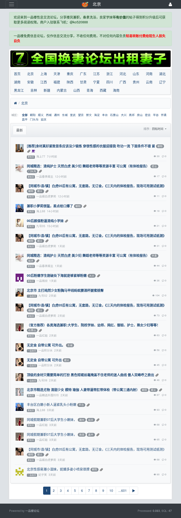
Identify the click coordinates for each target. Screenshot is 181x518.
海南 (116, 90)
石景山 (114, 115)
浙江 (109, 73)
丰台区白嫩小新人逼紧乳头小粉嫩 (51, 404)
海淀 (97, 115)
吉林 (33, 90)
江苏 (96, 73)
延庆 (43, 119)
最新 (19, 130)
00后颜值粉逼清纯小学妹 (45, 220)
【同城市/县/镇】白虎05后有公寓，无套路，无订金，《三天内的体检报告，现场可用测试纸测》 (96, 185)
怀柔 (164, 115)
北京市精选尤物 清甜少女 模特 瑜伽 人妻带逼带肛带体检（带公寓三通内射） (83, 389)
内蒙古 (62, 90)
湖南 (17, 81)
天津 (56, 73)
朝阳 (33, 115)
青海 (89, 90)
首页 (17, 73)
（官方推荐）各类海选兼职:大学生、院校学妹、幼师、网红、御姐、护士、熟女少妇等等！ (93, 324)
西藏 (103, 90)
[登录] (170, 4)
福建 (56, 81)
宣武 (73, 115)
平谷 (156, 115)
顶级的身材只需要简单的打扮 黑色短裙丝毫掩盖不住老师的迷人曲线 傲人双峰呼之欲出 (90, 374)
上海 (43, 73)
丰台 (105, 115)
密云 (148, 115)
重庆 (70, 73)
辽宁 (162, 81)
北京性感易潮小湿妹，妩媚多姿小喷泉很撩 (58, 469)
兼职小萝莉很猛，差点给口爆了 (50, 205)
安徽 (30, 81)
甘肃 (83, 81)
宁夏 (96, 81)
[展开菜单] (11, 4)
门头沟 (34, 119)
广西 (122, 81)
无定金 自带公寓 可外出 (44, 359)
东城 (65, 115)
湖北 (162, 73)
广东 (83, 73)
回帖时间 (158, 129)
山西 (76, 90)
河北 (122, 73)
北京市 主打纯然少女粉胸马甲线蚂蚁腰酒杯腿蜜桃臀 (65, 290)
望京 (81, 115)
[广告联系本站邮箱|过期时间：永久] (90, 58)
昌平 (25, 119)
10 (111, 490)
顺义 (41, 115)
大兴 (124, 115)
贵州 (136, 81)
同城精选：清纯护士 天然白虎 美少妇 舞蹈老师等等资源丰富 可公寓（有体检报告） (88, 165)
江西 (43, 81)
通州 (57, 115)
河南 (149, 73)
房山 (140, 115)
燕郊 (132, 115)
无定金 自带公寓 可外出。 (46, 345)
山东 (136, 73)
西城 (49, 115)
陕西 (70, 81)
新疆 (47, 90)
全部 (25, 115)
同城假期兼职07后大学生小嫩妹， (52, 419)
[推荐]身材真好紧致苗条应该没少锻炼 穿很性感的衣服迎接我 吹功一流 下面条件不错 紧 (91, 145)
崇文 (89, 115)
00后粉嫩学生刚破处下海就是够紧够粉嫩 (57, 275)
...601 (122, 490)
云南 (149, 81)
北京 (30, 73)
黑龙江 (19, 90)
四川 (109, 81)
